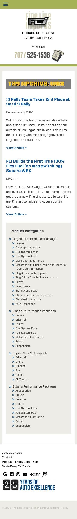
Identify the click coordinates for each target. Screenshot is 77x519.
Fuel (18, 370)
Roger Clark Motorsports (30, 353)
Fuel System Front (26, 252)
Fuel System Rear (26, 256)
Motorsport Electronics (29, 261)
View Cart (38, 47)
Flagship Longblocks (27, 247)
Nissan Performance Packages (34, 311)
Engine (19, 324)
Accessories (23, 390)
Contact (7, 457)
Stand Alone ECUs (26, 290)
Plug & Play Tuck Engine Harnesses (36, 277)
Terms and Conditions (46, 508)
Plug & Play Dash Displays (31, 273)
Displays (20, 243)
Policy (64, 508)
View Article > (16, 148)
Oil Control (21, 379)
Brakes (19, 315)
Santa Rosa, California (16, 466)
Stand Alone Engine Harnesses (34, 295)
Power (19, 282)
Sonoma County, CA (38, 38)
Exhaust (20, 366)
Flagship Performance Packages (35, 239)
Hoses (19, 375)
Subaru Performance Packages (34, 386)
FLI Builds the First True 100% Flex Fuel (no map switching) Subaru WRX (35, 166)
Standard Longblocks (28, 299)
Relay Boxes (22, 286)
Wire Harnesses (25, 304)
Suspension (22, 346)
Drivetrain (21, 319)
